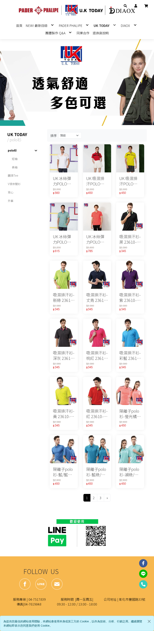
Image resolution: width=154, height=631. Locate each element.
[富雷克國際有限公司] (77, 11)
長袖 (14, 167)
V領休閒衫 (14, 184)
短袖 (14, 159)
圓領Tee (13, 175)
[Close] (149, 621)
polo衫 (12, 150)
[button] (125, 5)
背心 (10, 192)
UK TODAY (17, 134)
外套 (10, 201)
